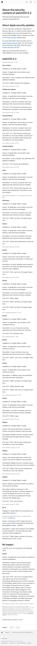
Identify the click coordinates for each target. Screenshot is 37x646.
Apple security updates (14, 37)
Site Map (29, 643)
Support (7, 632)
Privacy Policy (4, 643)
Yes (11, 627)
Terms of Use (12, 643)
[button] (27, 2)
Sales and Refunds (21, 643)
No (18, 627)
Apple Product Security (9, 43)
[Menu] (35, 2)
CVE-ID (16, 53)
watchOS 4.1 (11, 518)
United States (4, 638)
